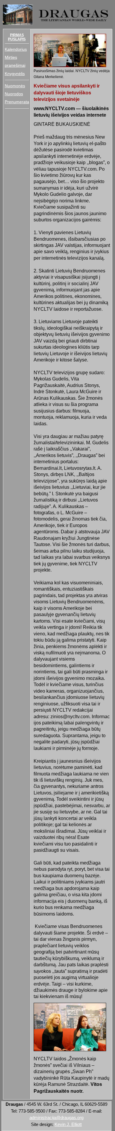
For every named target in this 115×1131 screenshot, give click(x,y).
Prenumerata (17, 101)
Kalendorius (16, 49)
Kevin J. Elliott (68, 1124)
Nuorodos (14, 93)
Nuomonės (15, 85)
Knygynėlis (15, 73)
